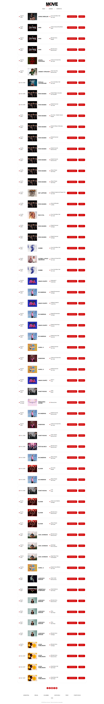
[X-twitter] (54, 688)
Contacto (59, 8)
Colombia (46, 695)
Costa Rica (57, 695)
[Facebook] (56, 688)
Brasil (36, 695)
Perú (67, 695)
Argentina (26, 695)
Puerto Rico (77, 695)
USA (52, 698)
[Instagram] (48, 688)
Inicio (43, 8)
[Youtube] (52, 688)
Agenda (51, 8)
